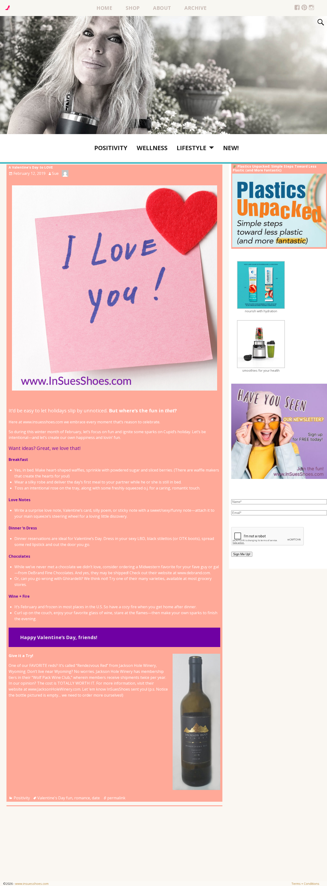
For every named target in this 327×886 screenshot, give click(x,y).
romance (82, 798)
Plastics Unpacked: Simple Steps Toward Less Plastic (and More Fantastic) (274, 168)
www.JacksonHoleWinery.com (54, 689)
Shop (133, 8)
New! (231, 148)
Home (104, 8)
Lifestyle (191, 148)
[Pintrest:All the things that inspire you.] (304, 8)
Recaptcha (241, 522)
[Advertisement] (143, 847)
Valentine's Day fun (54, 798)
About (162, 8)
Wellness (152, 148)
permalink (116, 798)
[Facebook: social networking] (297, 8)
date (96, 798)
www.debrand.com (193, 572)
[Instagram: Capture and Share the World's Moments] (312, 8)
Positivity (110, 148)
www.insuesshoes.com (32, 883)
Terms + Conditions (305, 883)
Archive (195, 8)
